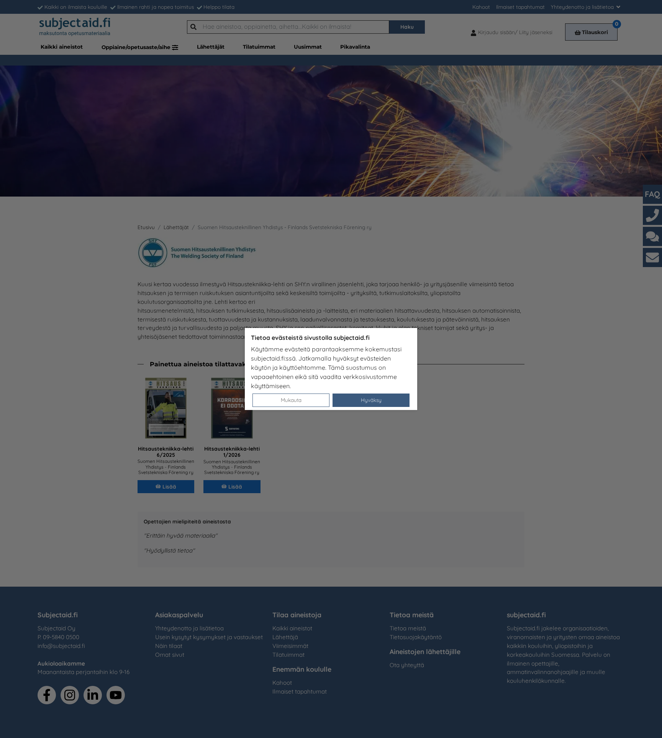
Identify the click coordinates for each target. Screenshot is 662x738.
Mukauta (291, 400)
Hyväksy (371, 400)
